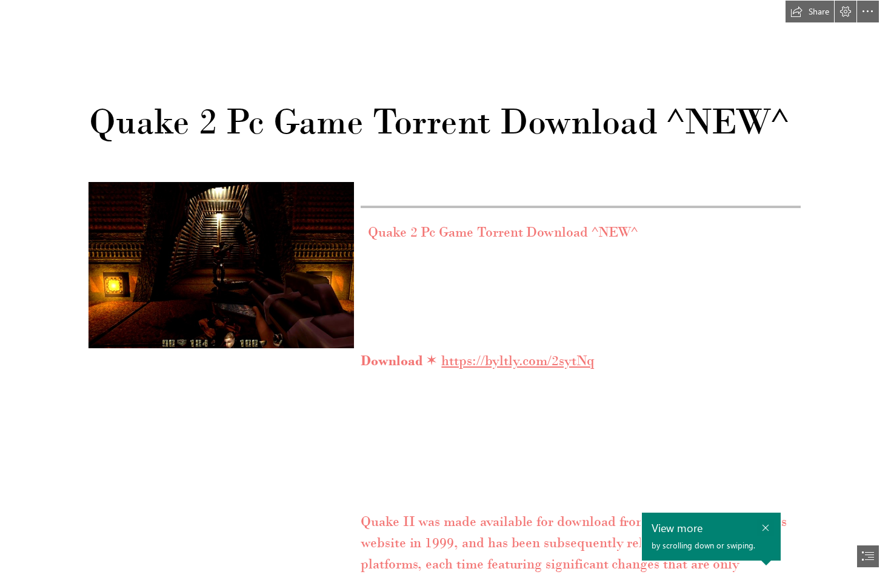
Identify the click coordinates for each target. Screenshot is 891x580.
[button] (810, 11)
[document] (445, 290)
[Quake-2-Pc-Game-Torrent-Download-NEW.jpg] (220, 264)
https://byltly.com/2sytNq (518, 360)
